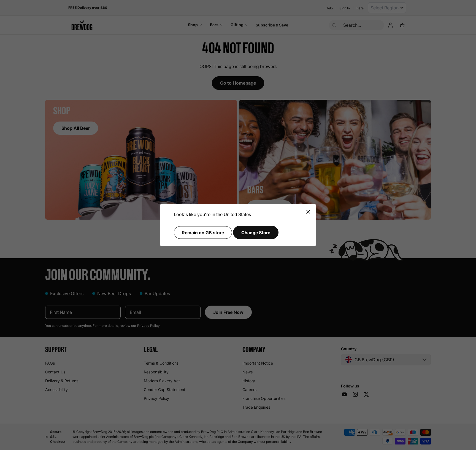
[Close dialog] (308, 212)
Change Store (255, 232)
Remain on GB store (203, 232)
